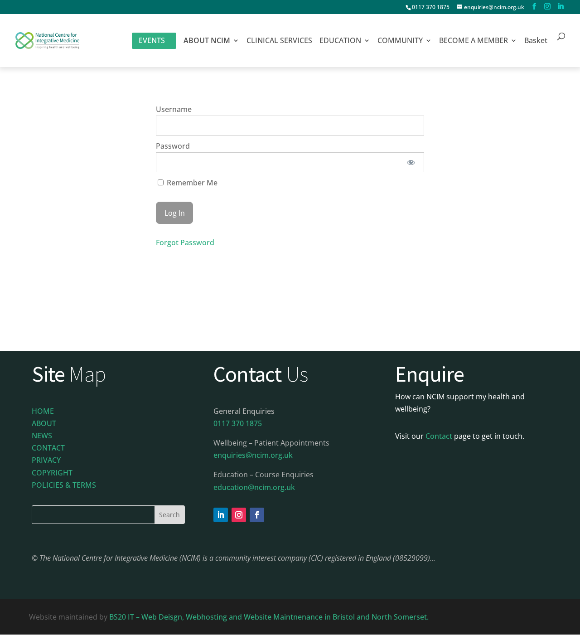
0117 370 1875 (431, 7)
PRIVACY (46, 460)
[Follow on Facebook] (257, 515)
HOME (43, 411)
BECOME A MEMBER (473, 41)
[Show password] (411, 162)
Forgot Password (185, 242)
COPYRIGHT (52, 473)
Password (173, 146)
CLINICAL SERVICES (279, 41)
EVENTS (152, 40)
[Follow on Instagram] (239, 515)
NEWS (42, 436)
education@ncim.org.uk (254, 487)
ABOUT (44, 423)
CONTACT (48, 448)
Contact (438, 436)
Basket (535, 41)
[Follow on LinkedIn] (220, 515)
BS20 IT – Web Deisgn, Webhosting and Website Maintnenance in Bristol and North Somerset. (269, 617)
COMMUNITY (400, 41)
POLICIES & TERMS (64, 485)
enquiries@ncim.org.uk (253, 455)
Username (174, 109)
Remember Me (191, 183)
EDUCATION (340, 41)
